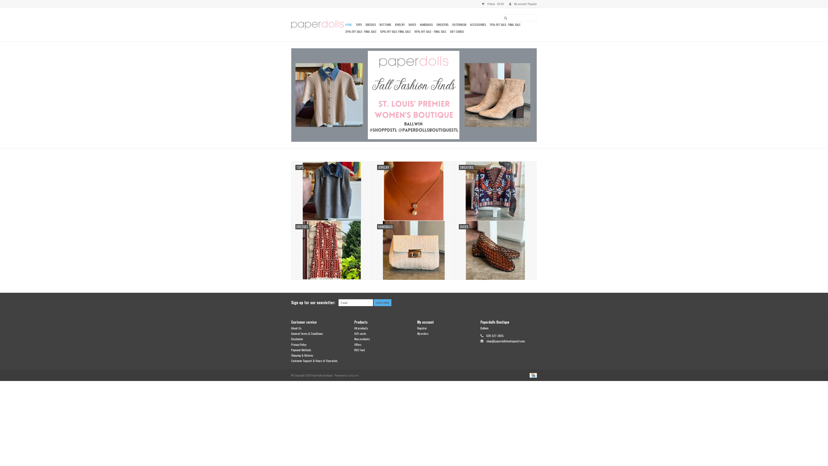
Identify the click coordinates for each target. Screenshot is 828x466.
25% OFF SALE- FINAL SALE (360, 31)
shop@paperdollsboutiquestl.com (505, 341)
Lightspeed (353, 375)
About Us (296, 328)
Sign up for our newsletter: (313, 302)
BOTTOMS (385, 24)
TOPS (359, 24)
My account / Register (525, 4)
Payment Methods (301, 350)
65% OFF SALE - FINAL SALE (430, 31)
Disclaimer (297, 339)
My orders (422, 333)
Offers (357, 344)
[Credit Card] (532, 375)
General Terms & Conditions (307, 333)
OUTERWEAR (459, 24)
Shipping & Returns (302, 355)
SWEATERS (442, 24)
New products (362, 339)
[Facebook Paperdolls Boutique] (518, 302)
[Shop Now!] (414, 95)
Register (422, 328)
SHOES (412, 24)
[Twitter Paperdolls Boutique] (525, 302)
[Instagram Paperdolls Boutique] (533, 302)
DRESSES (370, 24)
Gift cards (457, 31)
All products (361, 328)
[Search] (505, 17)
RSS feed (359, 350)
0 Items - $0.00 (496, 4)
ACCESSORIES (478, 24)
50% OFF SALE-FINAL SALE (395, 31)
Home (348, 24)
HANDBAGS (426, 24)
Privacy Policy (298, 344)
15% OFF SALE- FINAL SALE (505, 24)
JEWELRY (400, 24)
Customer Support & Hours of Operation (314, 360)
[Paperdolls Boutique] (317, 24)
